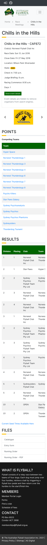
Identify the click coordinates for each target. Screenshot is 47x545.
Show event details (12, 94)
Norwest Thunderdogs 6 (14, 175)
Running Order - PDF (13, 457)
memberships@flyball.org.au (15, 525)
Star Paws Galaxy (11, 199)
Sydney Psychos (10, 211)
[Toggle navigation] (40, 12)
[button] (5, 117)
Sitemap (20, 540)
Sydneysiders (9, 223)
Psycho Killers (9, 193)
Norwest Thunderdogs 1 (14, 158)
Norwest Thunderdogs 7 (14, 181)
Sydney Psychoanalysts (14, 205)
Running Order (10, 451)
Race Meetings (19, 23)
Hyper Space (9, 152)
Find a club (7, 504)
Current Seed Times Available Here (18, 423)
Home (7, 22)
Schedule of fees (9, 507)
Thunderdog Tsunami (12, 229)
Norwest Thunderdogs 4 (14, 170)
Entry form (9, 445)
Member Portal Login (11, 496)
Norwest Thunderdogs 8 (14, 187)
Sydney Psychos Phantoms (15, 217)
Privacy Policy (8, 540)
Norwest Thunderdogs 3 (14, 164)
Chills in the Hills (36, 23)
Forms (4, 500)
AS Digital (30, 540)
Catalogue (9, 439)
